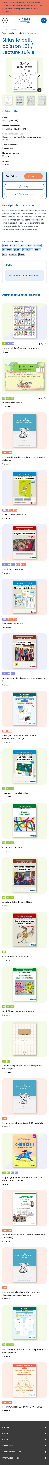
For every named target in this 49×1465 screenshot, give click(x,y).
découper (27, 249)
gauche (17, 249)
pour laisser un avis (24, 275)
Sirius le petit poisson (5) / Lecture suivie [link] (19, 33)
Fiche (14, 30)
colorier (13, 254)
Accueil (5, 30)
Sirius (5, 245)
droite (38, 249)
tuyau (21, 254)
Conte (13, 245)
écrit (21, 245)
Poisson (37, 245)
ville (5, 254)
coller (28, 245)
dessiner (7, 249)
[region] (24, 75)
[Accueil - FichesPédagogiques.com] (24, 20)
